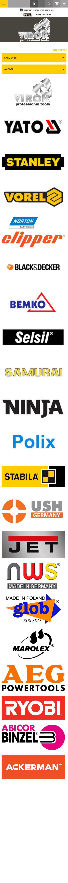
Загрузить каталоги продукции (39, 9)
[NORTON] (33, 232)
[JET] (33, 544)
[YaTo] (33, 127)
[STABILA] (33, 476)
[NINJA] (33, 407)
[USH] (33, 511)
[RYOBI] (33, 708)
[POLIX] (33, 441)
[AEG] (33, 677)
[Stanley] (33, 162)
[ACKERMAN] (33, 767)
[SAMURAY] (33, 372)
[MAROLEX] (33, 644)
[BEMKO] (33, 302)
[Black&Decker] (33, 267)
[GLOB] (33, 609)
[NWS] (33, 575)
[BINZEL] (33, 737)
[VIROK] (33, 92)
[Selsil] (33, 337)
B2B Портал (60, 49)
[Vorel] (33, 197)
